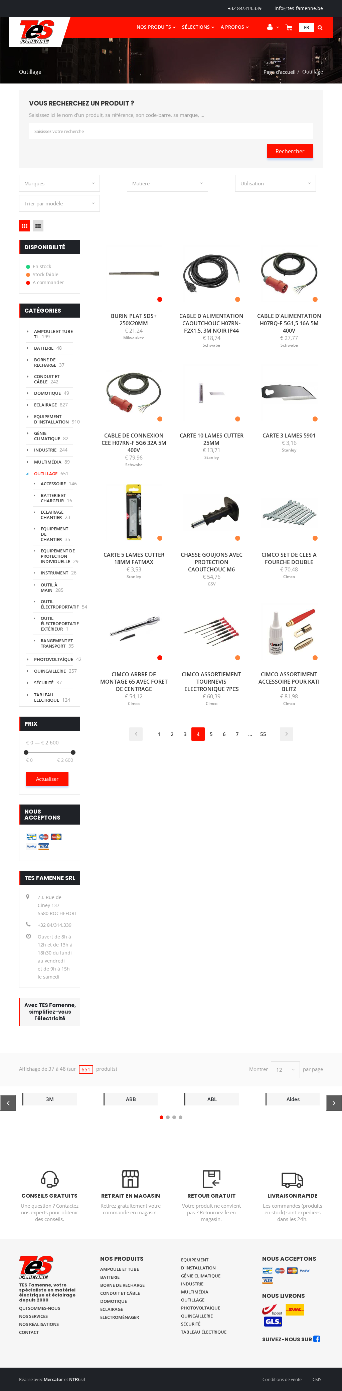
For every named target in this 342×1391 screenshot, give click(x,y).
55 (263, 734)
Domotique (47, 393)
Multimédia (47, 462)
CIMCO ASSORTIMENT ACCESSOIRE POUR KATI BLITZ (289, 682)
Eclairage (45, 405)
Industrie (45, 450)
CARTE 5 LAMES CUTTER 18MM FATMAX (134, 558)
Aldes (293, 1099)
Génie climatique (47, 436)
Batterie (43, 348)
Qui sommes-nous (39, 1308)
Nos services (33, 1316)
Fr (306, 27)
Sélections (196, 27)
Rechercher (290, 151)
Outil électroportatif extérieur (60, 623)
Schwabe (211, 345)
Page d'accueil (280, 71)
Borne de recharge (45, 362)
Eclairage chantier (52, 514)
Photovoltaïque (53, 659)
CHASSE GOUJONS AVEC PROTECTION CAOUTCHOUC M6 (211, 562)
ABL (212, 1099)
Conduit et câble (120, 1293)
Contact (29, 1332)
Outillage (45, 474)
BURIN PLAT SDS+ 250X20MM (134, 319)
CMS (317, 1379)
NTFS (74, 1379)
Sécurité (43, 683)
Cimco (289, 576)
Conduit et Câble (46, 379)
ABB (131, 1099)
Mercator (53, 1379)
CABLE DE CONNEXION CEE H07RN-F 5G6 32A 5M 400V (134, 443)
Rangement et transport (57, 643)
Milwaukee (133, 338)
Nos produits (154, 27)
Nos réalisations (39, 1324)
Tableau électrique (46, 697)
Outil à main (49, 587)
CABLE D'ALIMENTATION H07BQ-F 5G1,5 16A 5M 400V (289, 323)
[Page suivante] (286, 734)
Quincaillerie (50, 671)
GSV (211, 584)
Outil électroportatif (60, 604)
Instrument (54, 573)
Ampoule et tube (119, 1269)
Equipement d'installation (51, 419)
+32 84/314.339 (245, 8)
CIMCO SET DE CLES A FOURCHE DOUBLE (289, 558)
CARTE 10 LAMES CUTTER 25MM (211, 439)
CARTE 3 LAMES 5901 (289, 435)
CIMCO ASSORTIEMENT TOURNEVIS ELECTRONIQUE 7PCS (211, 682)
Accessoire (53, 484)
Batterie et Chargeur (53, 498)
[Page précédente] (136, 734)
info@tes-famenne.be (299, 8)
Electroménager (119, 1317)
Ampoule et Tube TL (53, 334)
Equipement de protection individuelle (58, 556)
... (250, 734)
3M (50, 1099)
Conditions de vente (282, 1379)
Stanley (211, 457)
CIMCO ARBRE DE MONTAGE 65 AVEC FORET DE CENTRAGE (134, 682)
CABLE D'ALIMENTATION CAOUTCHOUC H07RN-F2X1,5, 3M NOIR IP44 (211, 323)
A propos (232, 27)
